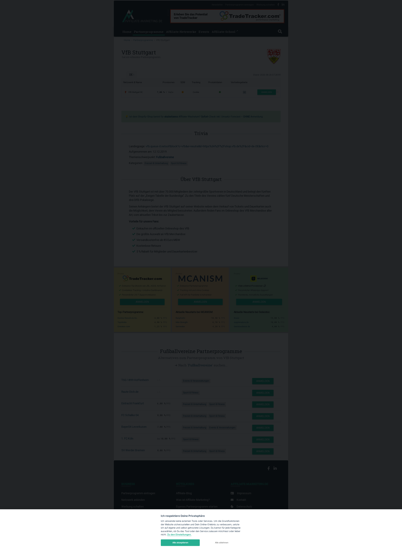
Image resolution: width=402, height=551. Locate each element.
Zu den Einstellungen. (179, 534)
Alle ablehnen (221, 542)
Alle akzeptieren (180, 542)
